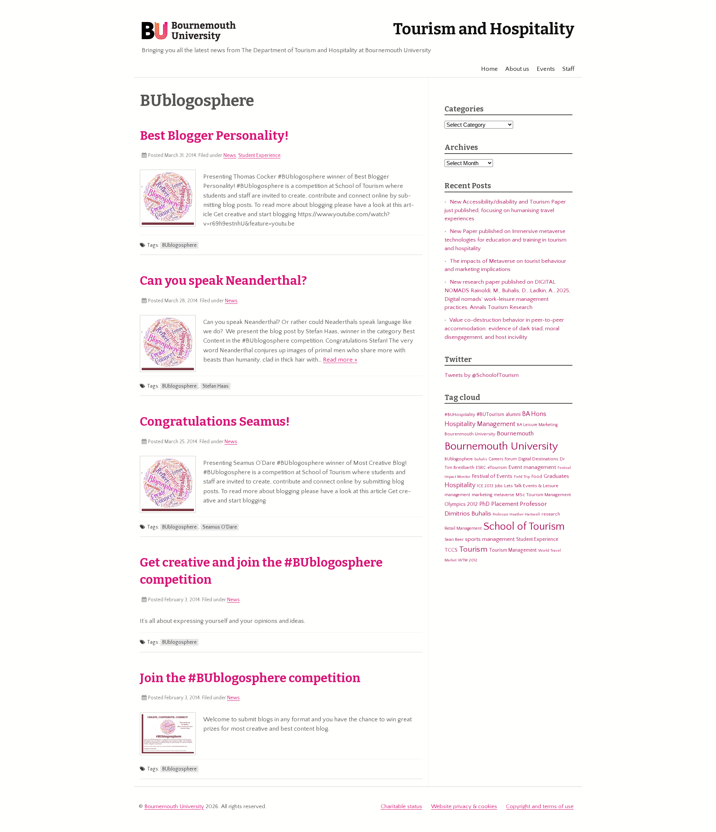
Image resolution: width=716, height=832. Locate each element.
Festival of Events (492, 476)
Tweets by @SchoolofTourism (482, 375)
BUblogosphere (179, 245)
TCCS (451, 550)
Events (546, 69)
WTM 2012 (467, 560)
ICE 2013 (485, 485)
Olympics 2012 (461, 504)
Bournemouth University (189, 31)
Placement (504, 504)
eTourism (497, 467)
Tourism (473, 549)
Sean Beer (454, 539)
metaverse (504, 494)
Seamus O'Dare (219, 527)
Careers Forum (503, 459)
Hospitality (460, 485)
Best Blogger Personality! (214, 135)
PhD (484, 504)
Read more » (340, 359)
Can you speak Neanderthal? (223, 280)
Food (536, 476)
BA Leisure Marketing (537, 424)
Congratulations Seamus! (215, 421)
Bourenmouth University (470, 434)
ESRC (481, 467)
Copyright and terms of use (540, 806)
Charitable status (401, 806)
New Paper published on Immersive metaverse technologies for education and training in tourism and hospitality (505, 239)
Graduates (556, 476)
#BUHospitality (460, 414)
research (550, 514)
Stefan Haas (215, 386)
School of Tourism (524, 526)
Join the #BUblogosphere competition (250, 678)
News (229, 155)
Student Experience (259, 155)
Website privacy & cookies (464, 806)
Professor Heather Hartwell (516, 514)
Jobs (499, 485)
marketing (482, 494)
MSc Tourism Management (543, 494)
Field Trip (522, 477)
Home (489, 69)
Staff (568, 69)
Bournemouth (515, 433)
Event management (532, 467)
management (457, 494)
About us (517, 69)
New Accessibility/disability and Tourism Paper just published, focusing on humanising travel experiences (505, 210)
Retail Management (463, 528)
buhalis (480, 459)
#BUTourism (490, 414)
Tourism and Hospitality (483, 29)
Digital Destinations (538, 458)
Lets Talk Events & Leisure (531, 485)
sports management (490, 539)
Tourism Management (513, 550)
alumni (513, 414)
